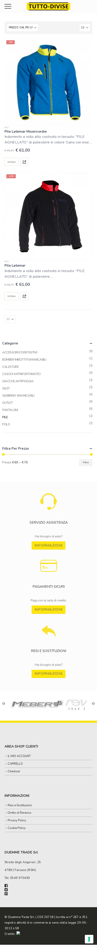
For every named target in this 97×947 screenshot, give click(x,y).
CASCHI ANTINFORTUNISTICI (21, 374)
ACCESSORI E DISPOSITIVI (19, 353)
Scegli (11, 162)
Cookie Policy (17, 828)
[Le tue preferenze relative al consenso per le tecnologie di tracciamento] (89, 939)
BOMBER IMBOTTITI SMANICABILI (24, 360)
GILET (6, 388)
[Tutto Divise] (48, 6)
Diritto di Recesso (19, 813)
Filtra (86, 462)
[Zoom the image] (48, 496)
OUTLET (7, 403)
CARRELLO (15, 764)
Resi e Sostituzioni (20, 805)
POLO (6, 424)
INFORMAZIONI (49, 545)
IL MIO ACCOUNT (19, 756)
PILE (7, 127)
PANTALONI (10, 410)
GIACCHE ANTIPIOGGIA (18, 381)
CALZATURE (10, 367)
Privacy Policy (17, 820)
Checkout (14, 771)
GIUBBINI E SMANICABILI (18, 396)
